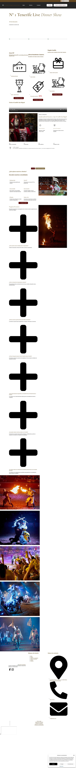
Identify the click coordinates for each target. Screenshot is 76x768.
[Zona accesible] (11, 187)
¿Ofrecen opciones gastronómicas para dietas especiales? (19, 319)
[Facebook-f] (10, 669)
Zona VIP (11, 53)
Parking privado (12, 180)
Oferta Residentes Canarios (36, 54)
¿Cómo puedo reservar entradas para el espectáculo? (18, 245)
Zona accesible (12, 188)
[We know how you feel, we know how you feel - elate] (16, 163)
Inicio (24, 5)
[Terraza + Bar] (25, 195)
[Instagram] (12, 669)
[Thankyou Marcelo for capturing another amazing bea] (16, 154)
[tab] (23, 229)
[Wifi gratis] (11, 195)
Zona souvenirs (26, 188)
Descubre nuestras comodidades (18, 175)
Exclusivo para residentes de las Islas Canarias (57, 52)
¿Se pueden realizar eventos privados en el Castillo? (18, 432)
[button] (73, 755)
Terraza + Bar (26, 197)
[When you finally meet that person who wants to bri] (45, 154)
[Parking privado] (11, 178)
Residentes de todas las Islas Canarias (35, 56)
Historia (30, 5)
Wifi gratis (11, 197)
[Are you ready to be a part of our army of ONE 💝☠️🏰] (31, 163)
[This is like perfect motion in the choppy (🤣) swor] (60, 154)
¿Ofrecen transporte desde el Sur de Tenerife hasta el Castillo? (20, 356)
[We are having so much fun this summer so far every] (60, 163)
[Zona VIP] (25, 178)
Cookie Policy (61, 766)
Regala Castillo (52, 50)
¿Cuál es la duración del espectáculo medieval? (17, 282)
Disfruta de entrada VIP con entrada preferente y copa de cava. (18, 55)
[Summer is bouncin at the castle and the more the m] (45, 163)
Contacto (38, 5)
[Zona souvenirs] (25, 187)
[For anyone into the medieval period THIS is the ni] (31, 154)
